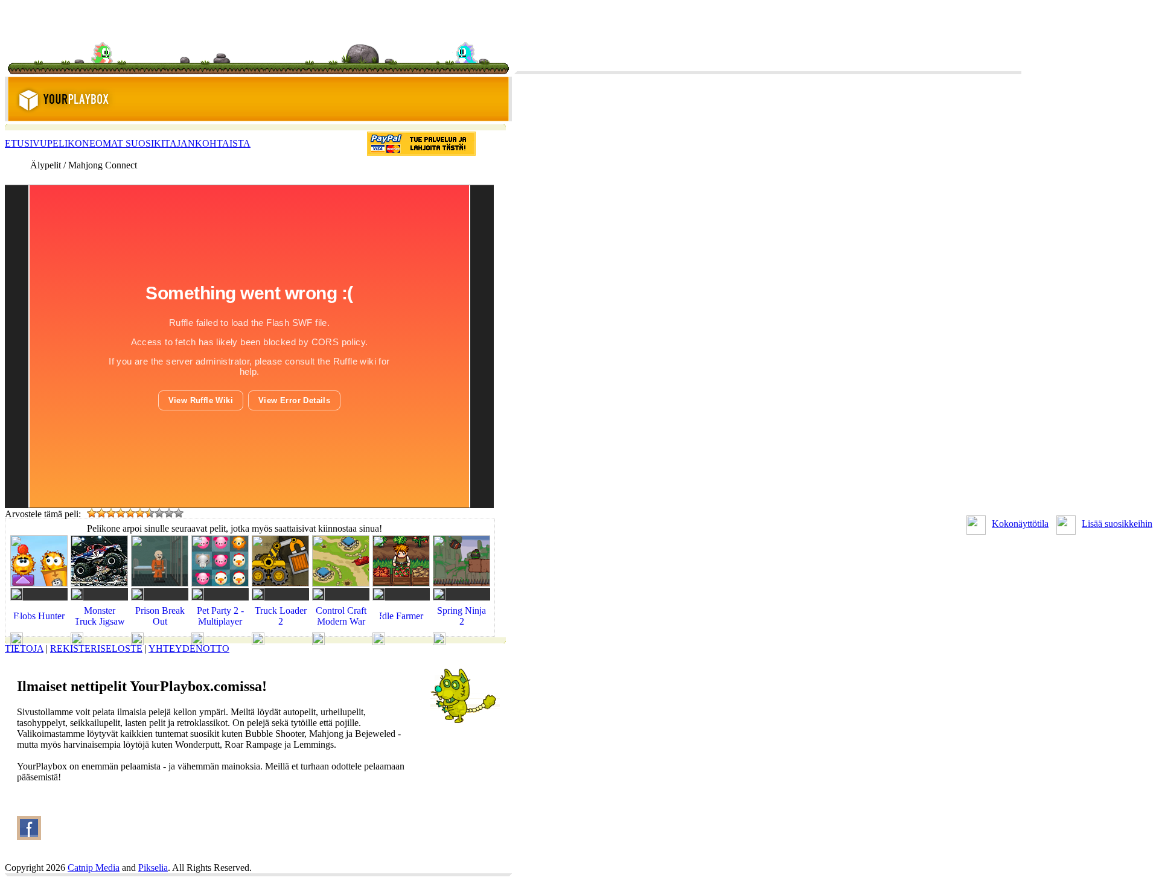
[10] (179, 513)
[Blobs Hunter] (39, 627)
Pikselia (153, 867)
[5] (130, 513)
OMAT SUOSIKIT (132, 143)
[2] (101, 513)
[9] (169, 513)
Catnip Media (94, 867)
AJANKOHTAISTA (210, 143)
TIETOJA (24, 648)
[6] (140, 513)
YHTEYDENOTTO (188, 648)
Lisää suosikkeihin (1117, 523)
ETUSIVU (26, 143)
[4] (121, 513)
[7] (150, 513)
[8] (159, 513)
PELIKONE (71, 143)
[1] (92, 513)
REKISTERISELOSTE (96, 648)
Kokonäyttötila (1020, 523)
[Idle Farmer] (401, 627)
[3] (111, 513)
